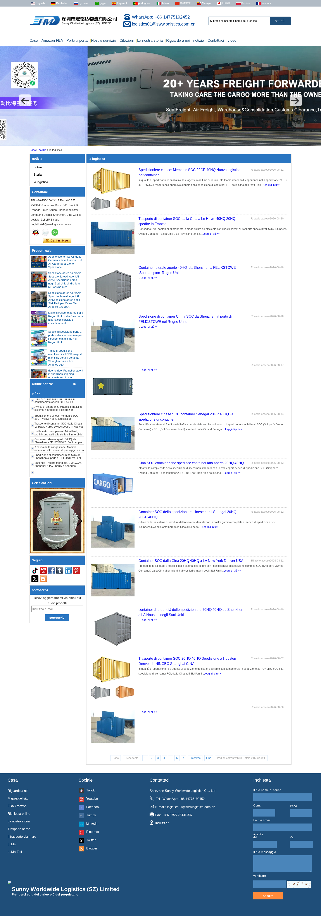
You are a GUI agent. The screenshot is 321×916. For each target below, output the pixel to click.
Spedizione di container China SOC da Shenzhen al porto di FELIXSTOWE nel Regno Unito (58, 448)
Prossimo (195, 758)
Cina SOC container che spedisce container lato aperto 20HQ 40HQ (191, 463)
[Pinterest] (76, 570)
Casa (33, 40)
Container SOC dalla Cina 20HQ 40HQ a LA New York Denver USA (190, 561)
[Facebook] (51, 570)
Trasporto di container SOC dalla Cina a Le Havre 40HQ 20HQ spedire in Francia (59, 416)
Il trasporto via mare (22, 836)
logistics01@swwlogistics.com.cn (163, 24)
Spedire (268, 895)
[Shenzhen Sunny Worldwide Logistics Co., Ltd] (73, 25)
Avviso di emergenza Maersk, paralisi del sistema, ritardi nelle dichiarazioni (59, 399)
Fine (208, 758)
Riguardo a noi (177, 40)
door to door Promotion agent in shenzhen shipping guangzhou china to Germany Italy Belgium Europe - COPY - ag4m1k (65, 368)
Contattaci (215, 40)
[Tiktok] (34, 570)
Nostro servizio (103, 40)
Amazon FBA (52, 40)
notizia (198, 40)
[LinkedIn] (68, 570)
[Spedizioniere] (160, 145)
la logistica (41, 182)
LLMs (12, 844)
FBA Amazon (17, 806)
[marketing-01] (35, 232)
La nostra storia (149, 40)
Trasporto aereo (19, 829)
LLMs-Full (15, 852)
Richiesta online (19, 813)
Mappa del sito (18, 798)
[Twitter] (34, 578)
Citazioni (126, 40)
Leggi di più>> (271, 185)
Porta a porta (77, 40)
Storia (38, 174)
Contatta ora (57, 240)
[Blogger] (43, 578)
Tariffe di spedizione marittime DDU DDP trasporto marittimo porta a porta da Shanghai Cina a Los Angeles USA (65, 348)
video (231, 40)
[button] (25, 100)
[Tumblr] (59, 570)
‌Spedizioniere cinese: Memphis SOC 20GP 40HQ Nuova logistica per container (56, 409)
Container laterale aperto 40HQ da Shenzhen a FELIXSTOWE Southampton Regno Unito (59, 433)
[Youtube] (43, 570)
